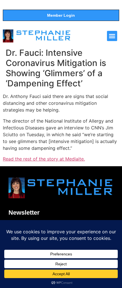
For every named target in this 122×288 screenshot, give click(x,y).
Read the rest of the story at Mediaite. (44, 159)
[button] (112, 36)
